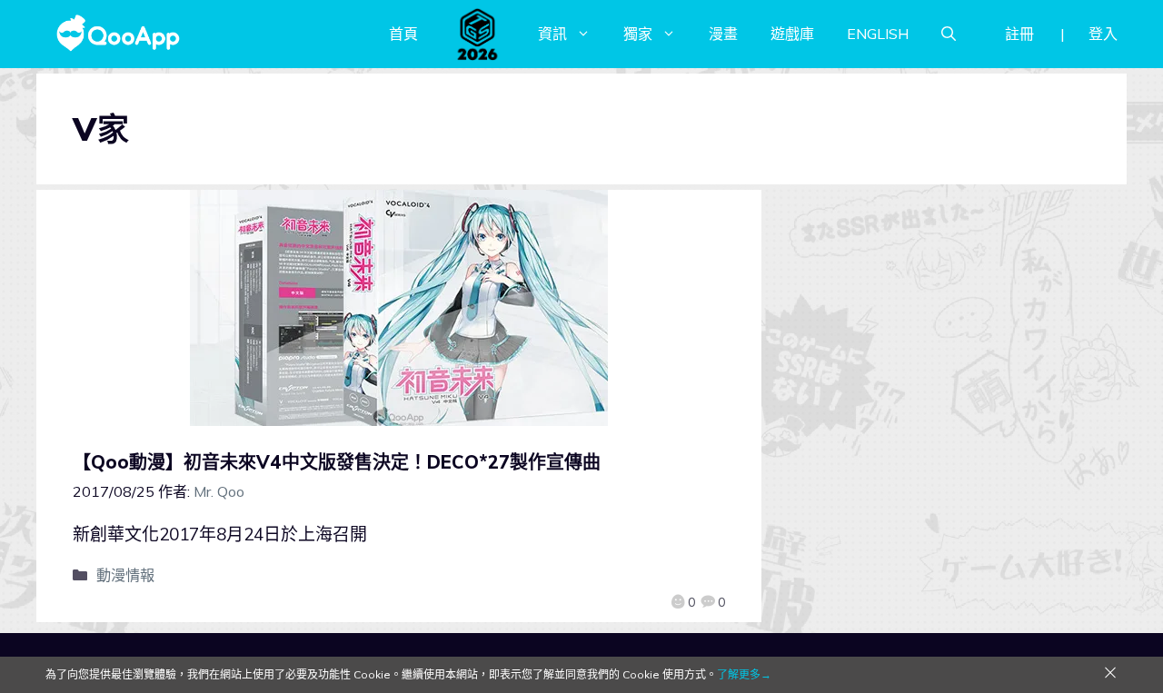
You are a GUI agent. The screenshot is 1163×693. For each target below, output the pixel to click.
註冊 (1019, 34)
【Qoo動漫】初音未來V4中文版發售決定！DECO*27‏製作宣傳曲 (337, 461)
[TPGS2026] (478, 33)
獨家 (637, 34)
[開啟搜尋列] (948, 34)
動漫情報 (125, 575)
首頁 (403, 34)
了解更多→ (744, 674)
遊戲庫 (792, 34)
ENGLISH (878, 34)
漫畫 (723, 34)
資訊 (552, 34)
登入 (1103, 34)
